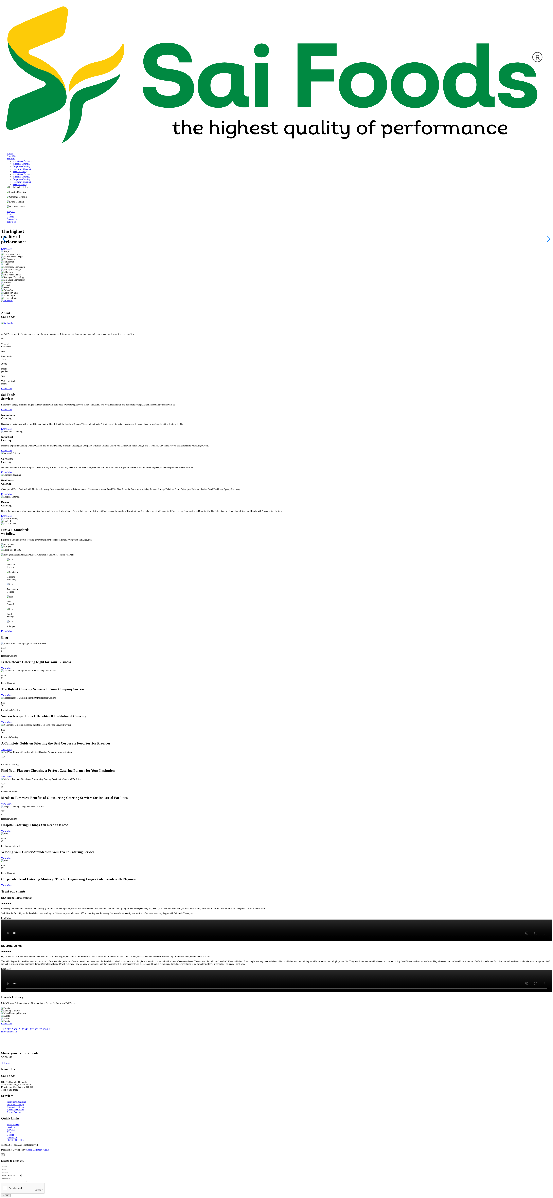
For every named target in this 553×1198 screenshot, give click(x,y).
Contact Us (12, 1137)
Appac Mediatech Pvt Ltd (37, 1150)
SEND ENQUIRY (15, 1140)
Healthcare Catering (22, 169)
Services (11, 1127)
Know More (6, 249)
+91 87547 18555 (26, 1029)
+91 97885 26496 (9, 1029)
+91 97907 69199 (43, 1029)
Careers (10, 1135)
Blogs (9, 1132)
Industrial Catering (21, 164)
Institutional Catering (22, 161)
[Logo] (276, 148)
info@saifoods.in (9, 1031)
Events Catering (20, 171)
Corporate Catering (21, 166)
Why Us (11, 1129)
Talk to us (5, 1063)
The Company (13, 1124)
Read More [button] (6, 918)
